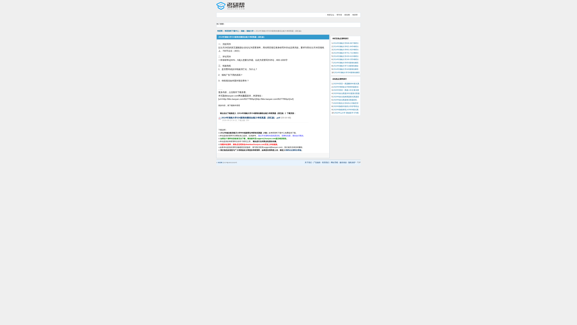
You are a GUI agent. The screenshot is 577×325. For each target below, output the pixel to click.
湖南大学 (250, 31)
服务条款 (343, 162)
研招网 (347, 15)
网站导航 (334, 162)
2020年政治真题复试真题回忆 (345, 100)
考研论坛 (330, 15)
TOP (359, 162)
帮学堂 (339, 15)
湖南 (242, 31)
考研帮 (355, 15)
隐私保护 (352, 162)
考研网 (220, 31)
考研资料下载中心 (231, 31)
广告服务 (317, 162)
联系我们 (325, 162)
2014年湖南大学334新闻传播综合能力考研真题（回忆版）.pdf (250, 117)
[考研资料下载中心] (230, 9)
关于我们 (308, 162)
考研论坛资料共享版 (293, 150)
